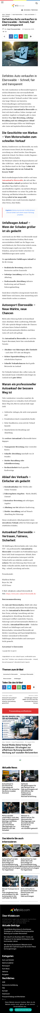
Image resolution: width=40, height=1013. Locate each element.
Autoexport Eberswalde (26, 674)
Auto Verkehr (5, 16)
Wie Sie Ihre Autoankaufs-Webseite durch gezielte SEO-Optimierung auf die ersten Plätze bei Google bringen (20, 947)
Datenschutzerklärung (23, 1010)
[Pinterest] (21, 36)
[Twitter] (16, 36)
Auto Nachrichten (17, 14)
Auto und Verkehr (30, 14)
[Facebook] (11, 36)
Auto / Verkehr (6, 14)
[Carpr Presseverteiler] (3, 29)
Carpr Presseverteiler (13, 29)
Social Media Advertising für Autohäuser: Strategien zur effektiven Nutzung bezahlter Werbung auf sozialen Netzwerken (20, 749)
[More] (30, 36)
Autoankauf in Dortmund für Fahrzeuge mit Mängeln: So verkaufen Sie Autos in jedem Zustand (10, 788)
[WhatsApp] (26, 36)
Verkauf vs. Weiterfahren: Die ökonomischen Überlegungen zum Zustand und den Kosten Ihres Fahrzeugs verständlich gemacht (29, 822)
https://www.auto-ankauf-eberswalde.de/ (21, 594)
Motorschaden (7, 678)
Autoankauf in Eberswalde (10, 674)
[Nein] (37, 1006)
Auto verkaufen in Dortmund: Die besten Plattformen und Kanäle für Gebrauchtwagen (29, 892)
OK (11, 1010)
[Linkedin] (24, 687)
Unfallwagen (17, 678)
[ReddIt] (29, 687)
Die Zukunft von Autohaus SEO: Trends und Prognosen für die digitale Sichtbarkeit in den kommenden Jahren (19, 939)
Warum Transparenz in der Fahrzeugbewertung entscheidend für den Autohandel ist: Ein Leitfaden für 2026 (10, 893)
